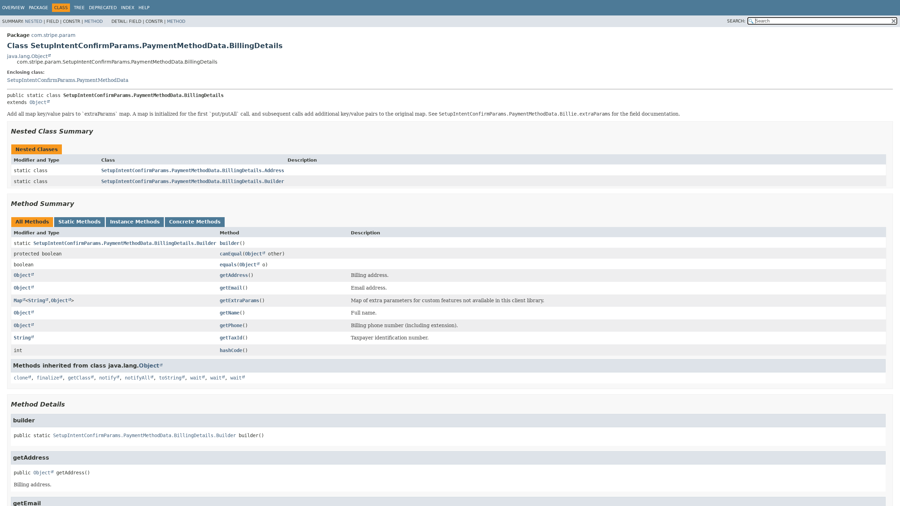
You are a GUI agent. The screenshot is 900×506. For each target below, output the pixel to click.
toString (170, 378)
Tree (79, 7)
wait (195, 378)
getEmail (231, 288)
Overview (13, 7)
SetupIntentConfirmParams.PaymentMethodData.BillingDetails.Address (192, 170)
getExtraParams (239, 300)
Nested (33, 21)
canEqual (231, 254)
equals (228, 264)
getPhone (231, 325)
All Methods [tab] (32, 222)
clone (21, 378)
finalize (48, 378)
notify (107, 378)
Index (127, 7)
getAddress (234, 275)
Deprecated (103, 7)
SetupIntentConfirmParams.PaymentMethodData (67, 80)
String (36, 300)
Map (18, 300)
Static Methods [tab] (79, 222)
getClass (79, 378)
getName (229, 313)
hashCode (231, 350)
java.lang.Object (27, 56)
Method (93, 21)
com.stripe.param (53, 35)
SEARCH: (736, 21)
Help (144, 7)
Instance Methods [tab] (135, 222)
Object (38, 102)
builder (229, 243)
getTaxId (231, 337)
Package (38, 7)
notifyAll (137, 378)
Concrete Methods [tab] (194, 222)
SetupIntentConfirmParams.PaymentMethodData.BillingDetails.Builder (192, 181)
